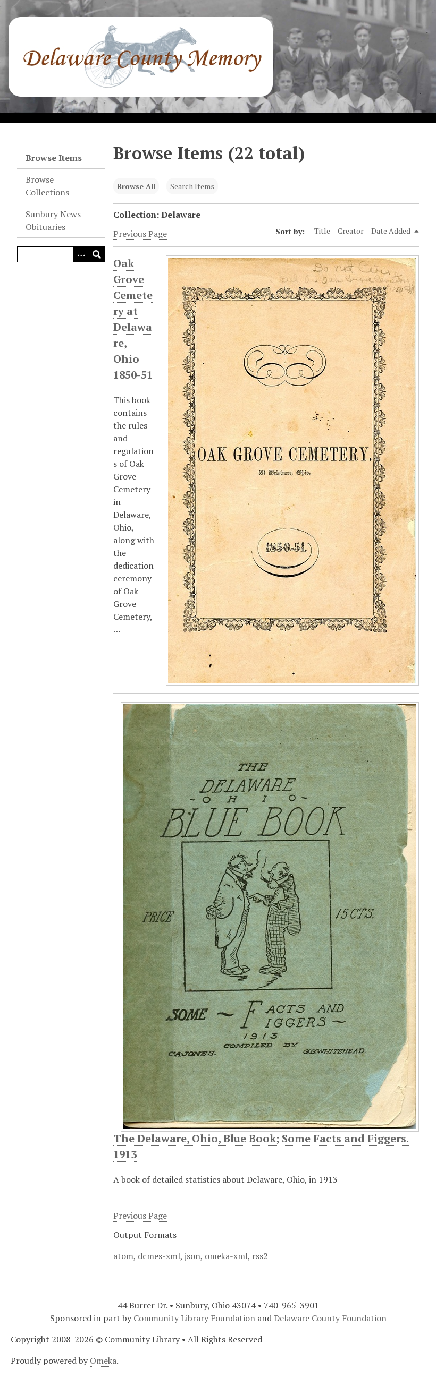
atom (123, 1256)
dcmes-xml (159, 1256)
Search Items (192, 186)
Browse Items (54, 158)
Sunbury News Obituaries (53, 220)
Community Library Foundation (194, 1318)
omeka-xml (226, 1256)
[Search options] (81, 254)
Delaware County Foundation (330, 1318)
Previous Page (140, 233)
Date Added (391, 231)
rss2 (260, 1256)
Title (322, 231)
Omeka (103, 1360)
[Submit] (97, 254)
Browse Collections (47, 186)
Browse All (136, 186)
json (192, 1256)
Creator (351, 231)
